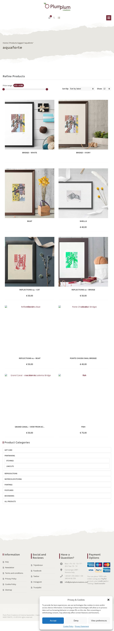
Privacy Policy (10, 578)
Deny (76, 620)
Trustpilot (37, 587)
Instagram (37, 582)
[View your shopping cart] (49, 18)
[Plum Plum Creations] (57, 7)
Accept (53, 620)
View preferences (99, 620)
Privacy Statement (82, 626)
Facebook (37, 570)
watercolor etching (13, 479)
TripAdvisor (38, 565)
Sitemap (8, 590)
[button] (108, 599)
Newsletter (9, 567)
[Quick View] (35, 158)
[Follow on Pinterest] (25, 610)
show (59, 18)
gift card (8, 450)
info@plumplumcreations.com (76, 582)
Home (5, 43)
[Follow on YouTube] (15, 610)
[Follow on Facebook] (5, 610)
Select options (80, 227)
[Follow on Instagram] (20, 610)
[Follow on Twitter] (10, 610)
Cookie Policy (68, 626)
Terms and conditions (14, 573)
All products (10, 501)
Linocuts (10, 466)
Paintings (8, 485)
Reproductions (11, 473)
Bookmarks (9, 496)
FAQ (7, 562)
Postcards (9, 490)
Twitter (36, 576)
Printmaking (10, 456)
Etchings (10, 461)
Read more (27, 158)
